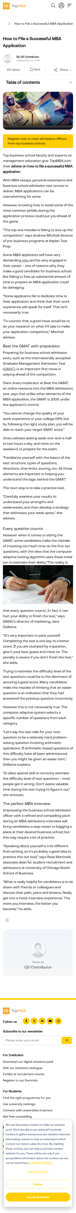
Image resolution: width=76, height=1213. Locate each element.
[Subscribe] (67, 1040)
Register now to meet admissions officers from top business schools (37, 141)
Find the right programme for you (27, 1098)
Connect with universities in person (28, 1110)
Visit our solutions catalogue (22, 1068)
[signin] (61, 5)
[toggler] (69, 5)
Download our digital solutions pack (28, 1062)
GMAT (9, 369)
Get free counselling (17, 1117)
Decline (38, 1184)
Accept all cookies (38, 1197)
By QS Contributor (28, 57)
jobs (25, 260)
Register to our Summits (20, 1080)
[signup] (31, 69)
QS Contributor (38, 967)
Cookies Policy (40, 1163)
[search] (53, 6)
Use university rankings (19, 1104)
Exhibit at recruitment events (23, 1074)
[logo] (14, 5)
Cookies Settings (38, 1171)
